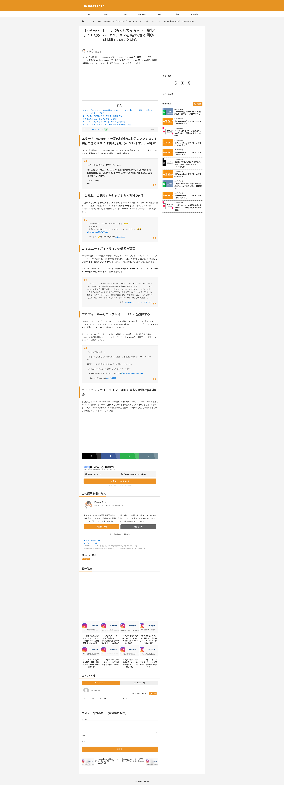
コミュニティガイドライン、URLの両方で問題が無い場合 (108, 124)
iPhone (124, 14)
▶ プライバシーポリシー (92, 543)
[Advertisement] (120, 84)
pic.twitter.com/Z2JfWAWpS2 (97, 232)
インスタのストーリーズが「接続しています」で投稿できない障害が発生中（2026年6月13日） (110, 641)
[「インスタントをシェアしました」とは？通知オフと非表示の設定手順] (149, 655)
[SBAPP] (93, 7)
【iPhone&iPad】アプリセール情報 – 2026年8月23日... (188, 144)
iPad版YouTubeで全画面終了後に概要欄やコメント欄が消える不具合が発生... (188, 207)
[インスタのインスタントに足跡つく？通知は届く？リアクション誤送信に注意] (149, 632)
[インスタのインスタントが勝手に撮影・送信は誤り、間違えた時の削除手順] (91, 655)
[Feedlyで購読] (129, 456)
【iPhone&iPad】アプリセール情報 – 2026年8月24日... (188, 122)
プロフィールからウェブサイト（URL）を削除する (105, 121)
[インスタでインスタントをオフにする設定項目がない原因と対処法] (110, 655)
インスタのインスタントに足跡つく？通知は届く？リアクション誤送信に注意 (148, 639)
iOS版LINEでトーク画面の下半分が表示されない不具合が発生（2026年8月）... (188, 185)
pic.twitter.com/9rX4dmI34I (133, 373)
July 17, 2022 (111, 378)
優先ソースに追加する (121, 481)
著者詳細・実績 (102, 527)
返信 (154, 693)
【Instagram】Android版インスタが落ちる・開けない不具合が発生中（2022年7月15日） (106, 761)
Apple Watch (142, 14)
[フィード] (188, 83)
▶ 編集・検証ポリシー (92, 540)
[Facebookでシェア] (110, 456)
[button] (148, 456)
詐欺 (177, 14)
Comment (84, 719)
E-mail (83, 741)
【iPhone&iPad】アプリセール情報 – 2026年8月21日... (188, 175)
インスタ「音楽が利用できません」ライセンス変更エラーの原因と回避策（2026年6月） (91, 639)
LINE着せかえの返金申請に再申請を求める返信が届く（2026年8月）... (188, 112)
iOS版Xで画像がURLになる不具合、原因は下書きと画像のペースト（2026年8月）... (188, 164)
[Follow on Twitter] (176, 83)
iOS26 (106, 14)
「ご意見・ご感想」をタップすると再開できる (103, 116)
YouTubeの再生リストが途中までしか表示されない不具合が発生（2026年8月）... (188, 133)
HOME (88, 14)
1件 (95, 555)
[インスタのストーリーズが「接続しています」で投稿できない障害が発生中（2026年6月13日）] (110, 632)
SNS (159, 14)
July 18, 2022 (120, 236)
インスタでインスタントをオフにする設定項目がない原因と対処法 (110, 662)
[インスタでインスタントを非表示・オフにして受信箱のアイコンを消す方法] (129, 655)
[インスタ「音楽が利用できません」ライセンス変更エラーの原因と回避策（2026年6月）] (91, 632)
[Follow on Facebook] (182, 83)
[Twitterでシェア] (91, 456)
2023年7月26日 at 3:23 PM (140, 694)
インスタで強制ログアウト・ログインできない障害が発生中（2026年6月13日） (129, 639)
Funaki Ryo (91, 50)
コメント (87, 555)
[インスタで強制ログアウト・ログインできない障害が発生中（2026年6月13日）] (129, 632)
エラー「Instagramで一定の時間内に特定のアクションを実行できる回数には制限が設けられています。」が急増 (120, 111)
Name (83, 735)
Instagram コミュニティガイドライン (139, 302)
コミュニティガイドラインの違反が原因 (101, 118)
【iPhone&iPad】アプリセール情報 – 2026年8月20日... (188, 196)
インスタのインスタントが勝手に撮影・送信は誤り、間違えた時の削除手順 (91, 663)
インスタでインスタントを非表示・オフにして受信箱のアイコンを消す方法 (129, 663)
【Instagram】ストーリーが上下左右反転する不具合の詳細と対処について (133, 761)
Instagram (85, 559)
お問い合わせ (195, 14)
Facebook (117, 534)
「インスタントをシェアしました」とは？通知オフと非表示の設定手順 (148, 663)
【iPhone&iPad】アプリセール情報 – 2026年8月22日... (188, 153)
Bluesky (127, 534)
